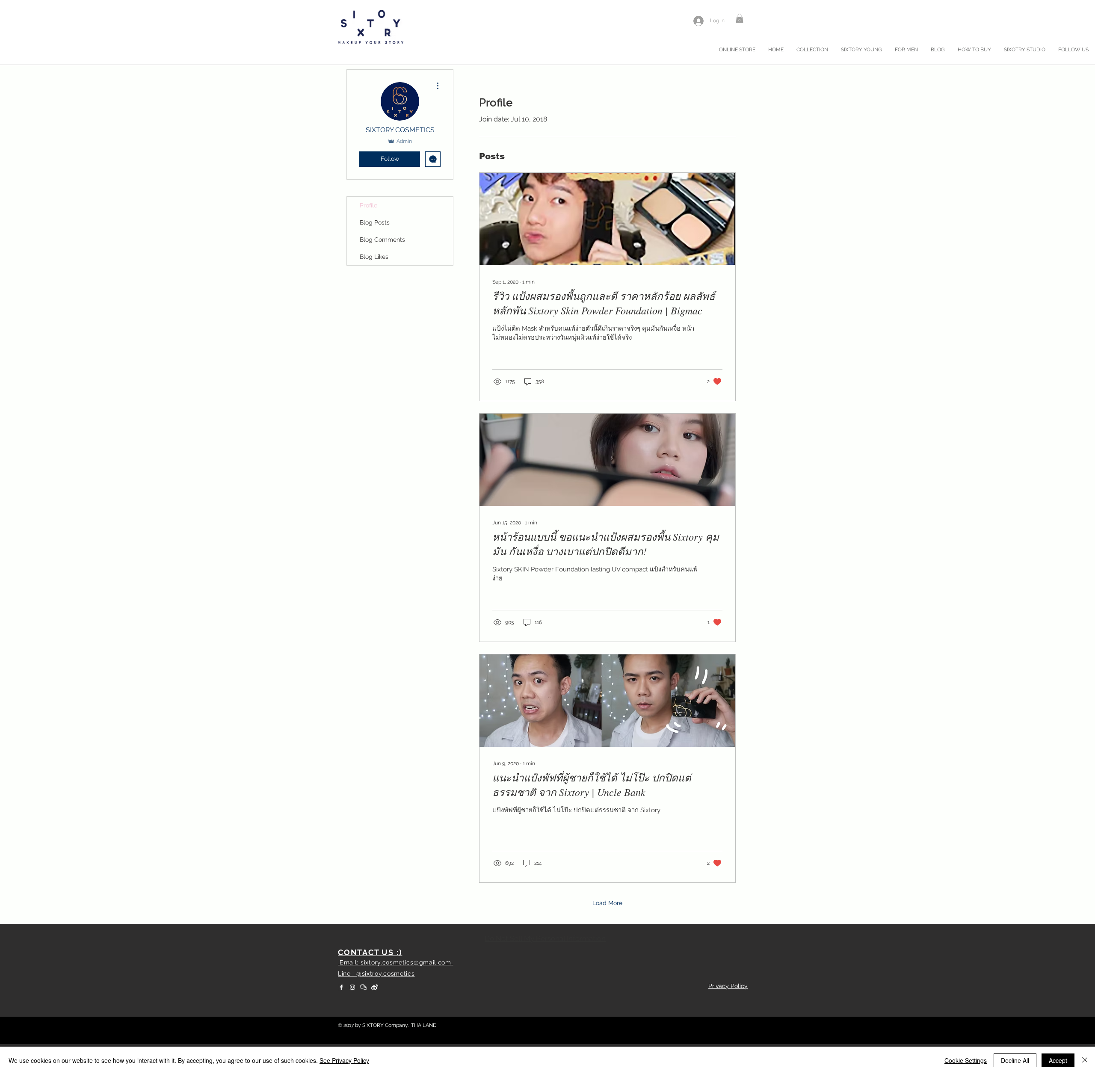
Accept (1058, 1060)
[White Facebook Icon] (341, 987)
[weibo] (374, 987)
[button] (739, 18)
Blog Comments (382, 239)
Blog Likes (374, 256)
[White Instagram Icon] (352, 987)
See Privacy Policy (344, 1060)
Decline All (1015, 1060)
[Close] (1085, 1060)
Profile (368, 205)
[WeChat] (363, 987)
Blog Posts (375, 222)
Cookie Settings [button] (965, 1060)
